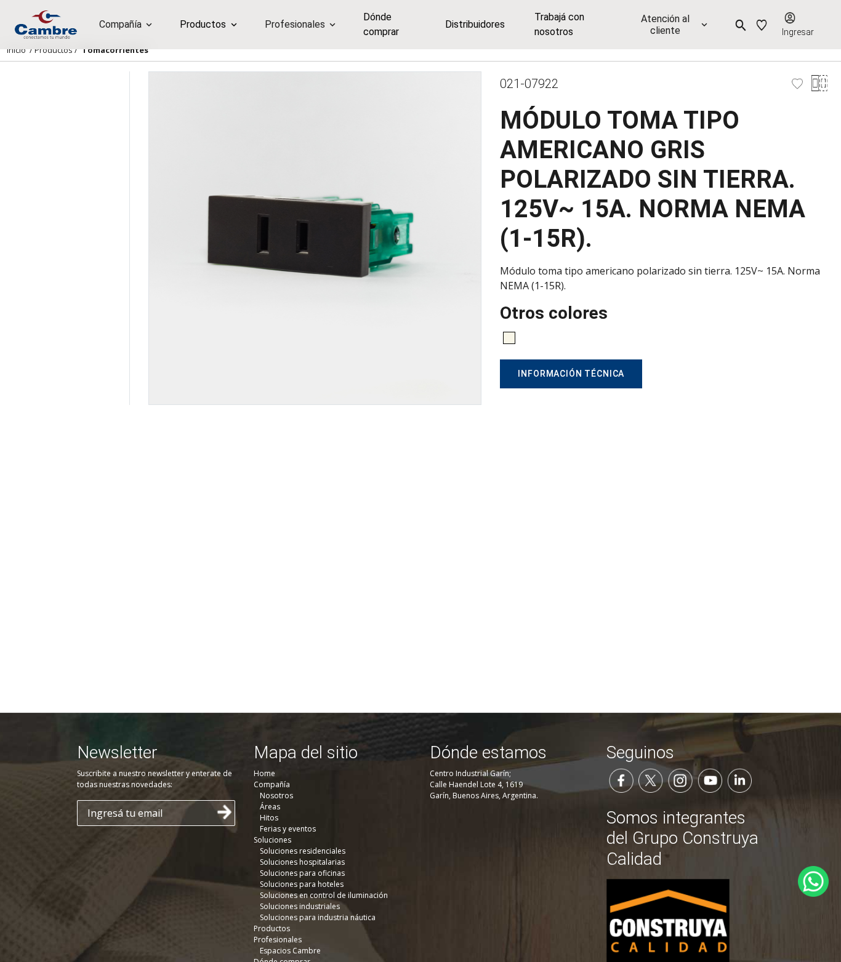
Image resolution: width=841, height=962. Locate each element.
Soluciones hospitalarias (302, 862)
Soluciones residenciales (302, 851)
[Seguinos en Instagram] (680, 779)
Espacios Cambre (290, 950)
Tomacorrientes (115, 49)
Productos (53, 49)
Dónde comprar (381, 24)
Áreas (270, 806)
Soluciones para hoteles (302, 884)
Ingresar (798, 32)
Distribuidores (475, 24)
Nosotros (276, 795)
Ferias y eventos (288, 829)
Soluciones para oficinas (302, 873)
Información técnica (571, 374)
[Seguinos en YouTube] (710, 779)
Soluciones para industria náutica (318, 917)
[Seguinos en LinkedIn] (739, 779)
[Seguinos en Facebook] (621, 779)
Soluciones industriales (300, 906)
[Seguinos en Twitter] (650, 779)
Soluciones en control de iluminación (324, 895)
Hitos (269, 817)
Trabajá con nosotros (559, 24)
